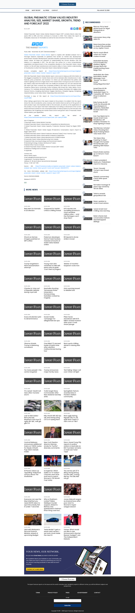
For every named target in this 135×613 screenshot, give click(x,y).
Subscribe (67, 605)
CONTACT (55, 10)
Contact (97, 593)
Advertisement (82, 593)
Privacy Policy (53, 593)
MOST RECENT (36, 10)
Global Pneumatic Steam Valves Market (37, 55)
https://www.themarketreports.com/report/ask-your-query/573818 (45, 117)
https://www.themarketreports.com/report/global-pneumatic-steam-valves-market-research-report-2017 (52, 72)
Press (67, 593)
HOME (27, 10)
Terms (38, 593)
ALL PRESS (46, 10)
